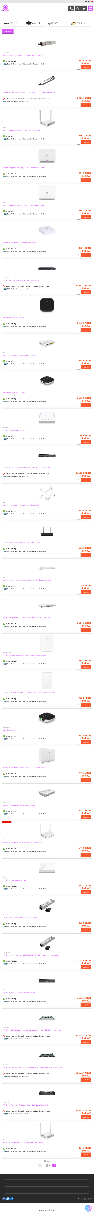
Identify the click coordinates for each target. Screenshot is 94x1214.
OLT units (14, 23)
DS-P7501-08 (6, 465)
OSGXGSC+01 (6, 90)
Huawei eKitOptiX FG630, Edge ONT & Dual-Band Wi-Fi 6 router (24, 205)
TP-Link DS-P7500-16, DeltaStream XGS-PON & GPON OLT (22, 280)
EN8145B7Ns (6, 765)
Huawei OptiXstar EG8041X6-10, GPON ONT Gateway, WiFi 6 (23, 1142)
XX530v (5, 540)
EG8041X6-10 (6, 1140)
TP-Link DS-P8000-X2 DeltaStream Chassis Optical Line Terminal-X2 (25, 1105)
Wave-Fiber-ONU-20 (8, 390)
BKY (90, 1199)
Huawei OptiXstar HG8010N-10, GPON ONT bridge (19, 243)
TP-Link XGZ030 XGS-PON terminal (14, 880)
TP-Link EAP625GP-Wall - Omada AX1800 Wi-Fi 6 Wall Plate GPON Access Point (29, 693)
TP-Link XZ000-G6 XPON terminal (14, 430)
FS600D (5, 127)
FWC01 (5, 502)
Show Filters (8, 31)
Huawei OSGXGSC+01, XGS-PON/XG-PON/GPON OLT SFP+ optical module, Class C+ (30, 93)
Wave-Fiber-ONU (7, 727)
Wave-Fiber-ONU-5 (7, 315)
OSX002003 (6, 52)
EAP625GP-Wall (7, 690)
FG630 (4, 202)
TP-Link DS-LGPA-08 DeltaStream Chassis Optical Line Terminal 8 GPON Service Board (32, 1030)
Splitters (81, 23)
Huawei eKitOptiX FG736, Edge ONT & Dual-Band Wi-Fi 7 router (24, 168)
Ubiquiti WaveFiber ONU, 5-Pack (14, 318)
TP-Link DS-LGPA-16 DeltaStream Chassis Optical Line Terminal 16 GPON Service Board (32, 1067)
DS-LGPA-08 (6, 1027)
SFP (56, 23)
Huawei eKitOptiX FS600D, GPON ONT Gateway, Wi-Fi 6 (21, 130)
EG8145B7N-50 (6, 840)
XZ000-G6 (5, 427)
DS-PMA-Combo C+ (7, 952)
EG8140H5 (5, 352)
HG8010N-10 (6, 240)
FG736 (4, 165)
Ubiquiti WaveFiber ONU (11, 730)
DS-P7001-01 (6, 990)
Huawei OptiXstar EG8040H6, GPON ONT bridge (19, 805)
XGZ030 (5, 877)
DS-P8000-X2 (6, 1102)
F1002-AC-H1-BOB (7, 615)
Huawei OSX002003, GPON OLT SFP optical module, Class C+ (23, 55)
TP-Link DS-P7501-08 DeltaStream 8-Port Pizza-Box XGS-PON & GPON (26, 468)
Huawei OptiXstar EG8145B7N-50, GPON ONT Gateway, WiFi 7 (23, 842)
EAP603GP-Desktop (7, 652)
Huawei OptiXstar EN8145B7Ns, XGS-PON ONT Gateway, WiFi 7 (24, 767)
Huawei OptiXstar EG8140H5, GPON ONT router (19, 355)
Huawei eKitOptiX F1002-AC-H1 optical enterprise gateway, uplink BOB (27, 618)
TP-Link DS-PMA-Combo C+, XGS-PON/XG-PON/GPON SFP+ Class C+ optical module (31, 955)
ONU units (36, 23)
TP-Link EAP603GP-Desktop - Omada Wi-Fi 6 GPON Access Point (24, 655)
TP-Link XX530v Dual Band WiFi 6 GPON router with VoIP (22, 543)
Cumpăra (86, 67)
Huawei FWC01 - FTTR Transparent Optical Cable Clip (21, 505)
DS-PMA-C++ (6, 915)
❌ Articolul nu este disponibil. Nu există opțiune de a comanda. (26, 99)
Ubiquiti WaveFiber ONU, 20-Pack (14, 393)
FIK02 (4, 577)
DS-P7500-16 (6, 277)
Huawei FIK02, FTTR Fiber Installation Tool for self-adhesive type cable (27, 580)
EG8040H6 (5, 802)
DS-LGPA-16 (6, 1065)
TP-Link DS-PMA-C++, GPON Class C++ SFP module (20, 917)
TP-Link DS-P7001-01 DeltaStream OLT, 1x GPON (19, 992)
